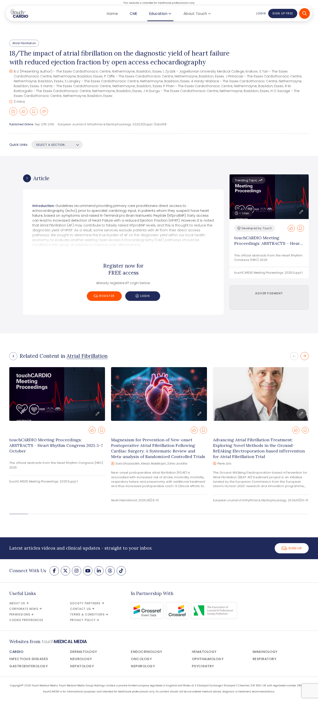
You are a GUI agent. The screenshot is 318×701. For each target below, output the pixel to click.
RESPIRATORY (265, 659)
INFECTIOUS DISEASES (28, 659)
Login (261, 13)
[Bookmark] (34, 111)
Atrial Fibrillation (24, 43)
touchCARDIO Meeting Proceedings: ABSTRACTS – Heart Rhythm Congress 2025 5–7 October (267, 246)
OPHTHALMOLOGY (208, 659)
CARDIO (16, 651)
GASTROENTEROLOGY (28, 666)
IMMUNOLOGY (265, 651)
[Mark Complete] (23, 111)
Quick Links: (18, 144)
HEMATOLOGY (204, 651)
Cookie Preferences (26, 620)
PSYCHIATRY (203, 666)
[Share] (13, 111)
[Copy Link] (44, 111)
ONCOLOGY (141, 659)
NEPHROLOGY (143, 666)
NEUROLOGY (81, 659)
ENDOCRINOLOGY (146, 651)
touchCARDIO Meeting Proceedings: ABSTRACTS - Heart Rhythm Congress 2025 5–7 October (56, 445)
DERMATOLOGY (83, 651)
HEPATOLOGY (82, 666)
